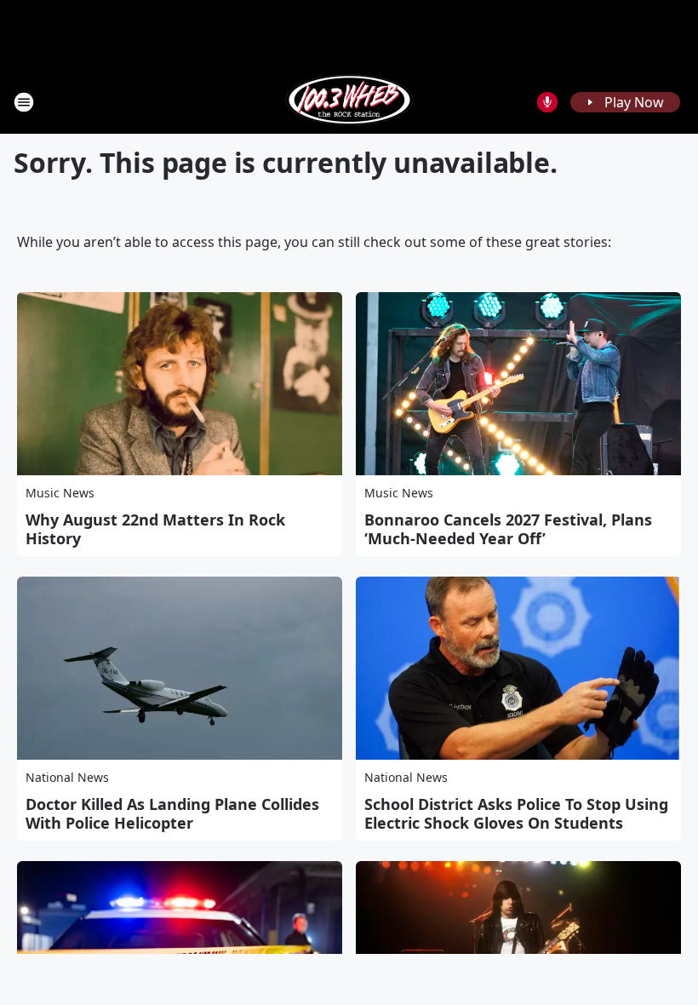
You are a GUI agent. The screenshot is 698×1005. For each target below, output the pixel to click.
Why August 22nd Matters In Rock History (155, 529)
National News (67, 777)
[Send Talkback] (547, 102)
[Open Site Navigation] (24, 102)
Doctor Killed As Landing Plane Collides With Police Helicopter (172, 813)
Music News (60, 493)
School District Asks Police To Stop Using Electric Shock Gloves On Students (516, 813)
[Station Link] (349, 101)
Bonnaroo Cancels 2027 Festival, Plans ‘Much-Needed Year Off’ (508, 529)
